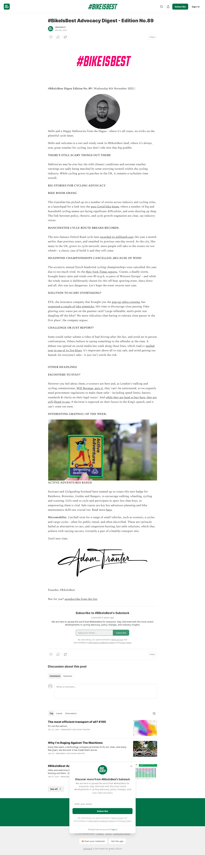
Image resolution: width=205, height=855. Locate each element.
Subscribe (180, 6)
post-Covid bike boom (105, 207)
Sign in (196, 6)
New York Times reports (101, 272)
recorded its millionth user (117, 237)
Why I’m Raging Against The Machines (75, 743)
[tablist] (61, 676)
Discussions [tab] (71, 713)
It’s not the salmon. (58, 725)
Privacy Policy (125, 821)
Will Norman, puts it (90, 388)
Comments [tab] (55, 676)
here (109, 510)
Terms (108, 833)
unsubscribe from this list (81, 599)
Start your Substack (94, 841)
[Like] (51, 37)
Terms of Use (117, 818)
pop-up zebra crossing (126, 302)
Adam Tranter (83, 730)
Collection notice (121, 833)
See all (54, 788)
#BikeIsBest (60, 27)
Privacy (100, 833)
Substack (87, 848)
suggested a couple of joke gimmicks (71, 306)
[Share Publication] (168, 7)
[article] (102, 728)
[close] (131, 766)
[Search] (161, 7)
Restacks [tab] (67, 676)
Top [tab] (51, 713)
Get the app (117, 841)
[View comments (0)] (58, 37)
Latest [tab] (59, 713)
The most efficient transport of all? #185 (77, 722)
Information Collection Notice (101, 821)
